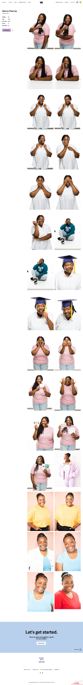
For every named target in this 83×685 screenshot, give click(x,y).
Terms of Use (36, 669)
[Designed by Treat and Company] (77, 682)
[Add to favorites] (12, 30)
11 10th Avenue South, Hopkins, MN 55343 (44, 682)
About (29, 2)
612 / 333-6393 (52, 682)
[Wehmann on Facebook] (40, 673)
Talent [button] (3, 2)
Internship (56, 669)
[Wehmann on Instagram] (42, 672)
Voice (15, 2)
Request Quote (59, 2)
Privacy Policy (27, 669)
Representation (22, 2)
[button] (78, 649)
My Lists (72, 2)
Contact (67, 2)
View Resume (6, 30)
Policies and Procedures (46, 669)
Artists (10, 2)
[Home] (41, 4)
